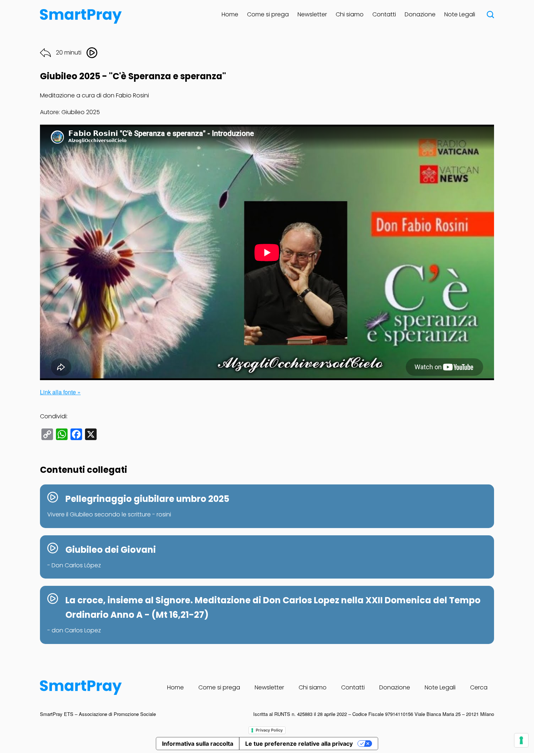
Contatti (384, 14)
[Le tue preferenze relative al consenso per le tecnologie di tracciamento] (521, 740)
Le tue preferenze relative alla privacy (299, 743)
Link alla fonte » (60, 392)
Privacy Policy (269, 730)
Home (230, 14)
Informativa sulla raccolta (197, 743)
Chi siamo (350, 14)
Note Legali (459, 14)
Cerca (479, 687)
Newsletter (312, 14)
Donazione (420, 14)
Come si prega (268, 14)
